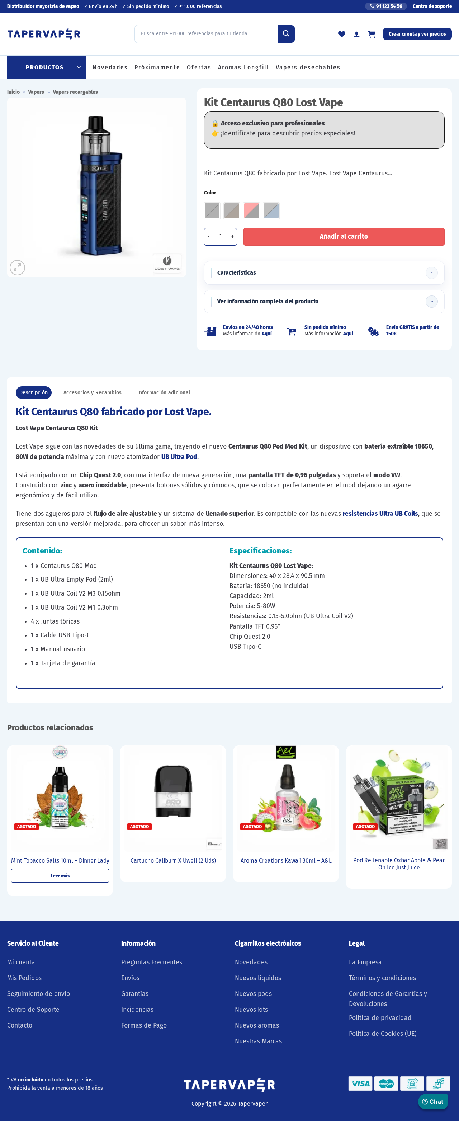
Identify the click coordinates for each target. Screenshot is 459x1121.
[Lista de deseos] (341, 34)
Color (210, 193)
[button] (371, 34)
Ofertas (199, 67)
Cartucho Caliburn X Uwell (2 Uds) (173, 860)
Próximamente (157, 67)
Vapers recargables (75, 92)
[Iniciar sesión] (356, 34)
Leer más (60, 875)
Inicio (13, 92)
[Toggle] (432, 273)
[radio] (212, 211)
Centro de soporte (432, 6)
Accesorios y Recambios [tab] (92, 393)
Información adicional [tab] (163, 393)
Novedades (110, 67)
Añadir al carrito (344, 236)
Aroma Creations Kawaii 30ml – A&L (286, 860)
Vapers (36, 92)
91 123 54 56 (389, 6)
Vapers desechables (308, 67)
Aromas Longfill (243, 67)
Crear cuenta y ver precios (417, 34)
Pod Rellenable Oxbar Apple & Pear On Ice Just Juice (399, 864)
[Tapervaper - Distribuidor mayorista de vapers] (44, 34)
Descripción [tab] (33, 393)
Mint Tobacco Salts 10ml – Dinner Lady (60, 860)
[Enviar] (286, 33)
